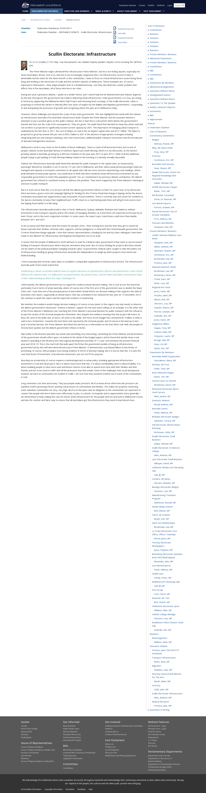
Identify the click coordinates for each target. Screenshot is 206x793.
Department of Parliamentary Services (164, 764)
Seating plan (26, 737)
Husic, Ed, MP (160, 344)
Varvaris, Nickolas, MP (164, 483)
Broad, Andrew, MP (163, 404)
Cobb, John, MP (161, 689)
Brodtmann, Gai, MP (163, 258)
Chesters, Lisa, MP (163, 303)
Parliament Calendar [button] (127, 5)
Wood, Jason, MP (162, 538)
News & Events (103, 11)
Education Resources (72, 734)
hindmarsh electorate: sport (165, 606)
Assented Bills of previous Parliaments (79, 752)
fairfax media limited (162, 506)
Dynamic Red (26, 731)
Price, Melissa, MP (163, 218)
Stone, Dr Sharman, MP (165, 199)
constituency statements (162, 135)
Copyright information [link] (53, 789)
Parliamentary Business (45, 11)
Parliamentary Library (72, 737)
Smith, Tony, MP (162, 368)
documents (155, 111)
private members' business (163, 54)
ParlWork (161, 5)
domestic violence (161, 400)
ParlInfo (151, 5)
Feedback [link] (81, 789)
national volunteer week (164, 267)
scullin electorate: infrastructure (167, 693)
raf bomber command (163, 195)
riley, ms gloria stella (162, 147)
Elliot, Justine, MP (162, 396)
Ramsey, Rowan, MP (164, 143)
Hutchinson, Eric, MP (164, 160)
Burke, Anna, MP (162, 661)
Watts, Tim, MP (161, 376)
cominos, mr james (161, 478)
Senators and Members (77, 11)
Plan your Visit (111, 752)
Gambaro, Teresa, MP (164, 420)
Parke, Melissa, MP (163, 412)
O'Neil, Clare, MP (162, 279)
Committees (68, 768)
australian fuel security (163, 164)
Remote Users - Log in (157, 728)
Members (25, 758)
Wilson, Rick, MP (162, 299)
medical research (160, 701)
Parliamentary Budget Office (160, 767)
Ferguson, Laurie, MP (164, 336)
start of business (156, 25)
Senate (24, 726)
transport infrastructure (164, 657)
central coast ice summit (164, 380)
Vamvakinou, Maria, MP (165, 360)
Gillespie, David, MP (163, 463)
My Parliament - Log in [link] (157, 726)
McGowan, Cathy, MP (164, 432)
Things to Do (110, 747)
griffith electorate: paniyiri (164, 187)
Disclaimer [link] (70, 789)
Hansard (58, 20)
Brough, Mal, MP (162, 340)
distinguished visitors (160, 95)
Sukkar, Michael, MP (163, 183)
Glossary (151, 743)
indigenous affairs (160, 323)
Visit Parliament (152, 11)
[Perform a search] (183, 5)
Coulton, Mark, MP (163, 332)
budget (155, 139)
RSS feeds (152, 746)
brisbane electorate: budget (165, 416)
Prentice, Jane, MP (163, 262)
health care (157, 573)
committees (156, 29)
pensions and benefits (163, 222)
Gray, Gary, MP (161, 151)
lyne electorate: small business (167, 459)
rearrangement (159, 638)
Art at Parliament (112, 750)
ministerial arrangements (162, 86)
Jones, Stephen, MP (163, 550)
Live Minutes (26, 755)
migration (156, 665)
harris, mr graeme (161, 514)
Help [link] (91, 789)
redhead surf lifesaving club (166, 581)
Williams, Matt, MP (163, 610)
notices (151, 123)
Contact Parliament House (116, 734)
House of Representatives (32, 747)
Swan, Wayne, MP (162, 168)
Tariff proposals (69, 755)
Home (25, 11)
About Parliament (127, 11)
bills (152, 70)
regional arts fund (161, 287)
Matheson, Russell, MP (165, 502)
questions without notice (162, 90)
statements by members (162, 82)
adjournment (156, 119)
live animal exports (161, 203)
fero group (157, 589)
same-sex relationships (163, 522)
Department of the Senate (159, 755)
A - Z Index (152, 740)
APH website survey (156, 734)
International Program (72, 740)
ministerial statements (161, 58)
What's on (109, 744)
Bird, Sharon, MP (162, 510)
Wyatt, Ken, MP (161, 348)
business (154, 34)
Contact (142, 5)
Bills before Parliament (72, 750)
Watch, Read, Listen (71, 728)
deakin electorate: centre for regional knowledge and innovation (166, 175)
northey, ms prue (160, 364)
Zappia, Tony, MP (162, 327)
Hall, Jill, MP (159, 474)
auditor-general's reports (162, 107)
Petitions (109, 728)
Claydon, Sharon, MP (164, 307)
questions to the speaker (163, 103)
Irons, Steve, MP (162, 594)
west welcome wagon (163, 372)
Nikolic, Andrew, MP (163, 246)
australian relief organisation (166, 356)
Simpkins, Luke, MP (163, 669)
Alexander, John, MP (163, 561)
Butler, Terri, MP (162, 191)
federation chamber (160, 127)
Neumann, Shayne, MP (164, 250)
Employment (153, 737)
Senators (25, 734)
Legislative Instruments (72, 758)
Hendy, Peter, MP (163, 577)
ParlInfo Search (154, 731)
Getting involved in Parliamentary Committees (124, 726)
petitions (154, 38)
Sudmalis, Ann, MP (162, 315)
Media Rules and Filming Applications (120, 755)
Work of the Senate (29, 728)
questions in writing (160, 709)
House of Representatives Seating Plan (37, 761)
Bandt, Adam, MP (162, 681)
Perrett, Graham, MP (164, 207)
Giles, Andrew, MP (163, 455)
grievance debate (158, 646)
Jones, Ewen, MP (162, 291)
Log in (169, 5)
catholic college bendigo (164, 614)
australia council (159, 408)
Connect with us (112, 731)
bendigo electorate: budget (165, 487)
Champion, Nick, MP (163, 227)
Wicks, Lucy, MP (161, 283)
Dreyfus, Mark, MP (163, 295)
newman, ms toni (160, 598)
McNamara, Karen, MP (165, 275)
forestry (156, 155)
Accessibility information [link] (31, 789)
